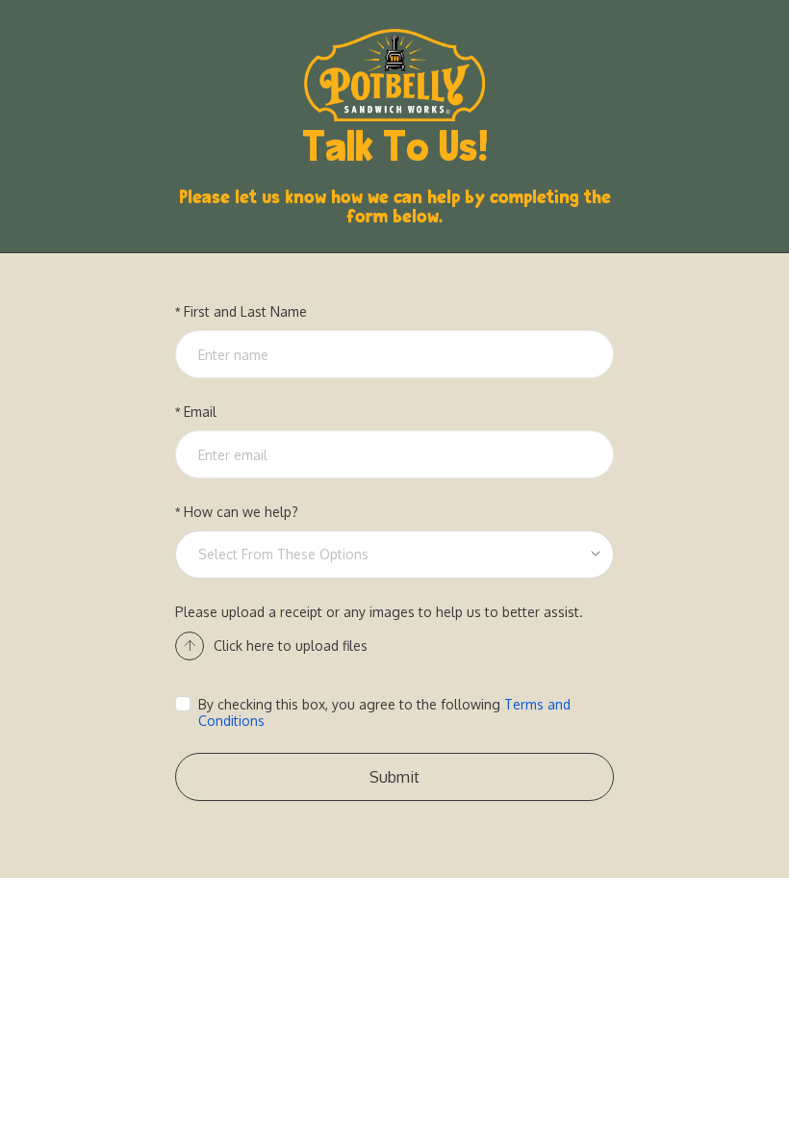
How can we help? (241, 511)
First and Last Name (245, 311)
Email (200, 411)
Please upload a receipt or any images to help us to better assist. (379, 612)
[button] (271, 646)
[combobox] (387, 554)
